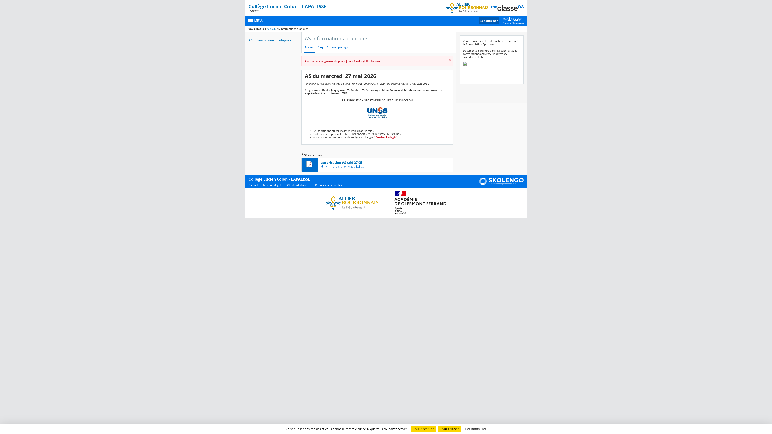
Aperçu (362, 166)
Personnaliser (475, 429)
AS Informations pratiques (269, 40)
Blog (320, 47)
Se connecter (489, 21)
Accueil (271, 29)
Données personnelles (328, 185)
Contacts (253, 185)
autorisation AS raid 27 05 (341, 162)
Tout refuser (449, 429)
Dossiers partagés (337, 47)
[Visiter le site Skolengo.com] (501, 184)
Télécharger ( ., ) (340, 167)
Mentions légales (273, 185)
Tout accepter (423, 429)
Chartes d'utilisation (299, 185)
